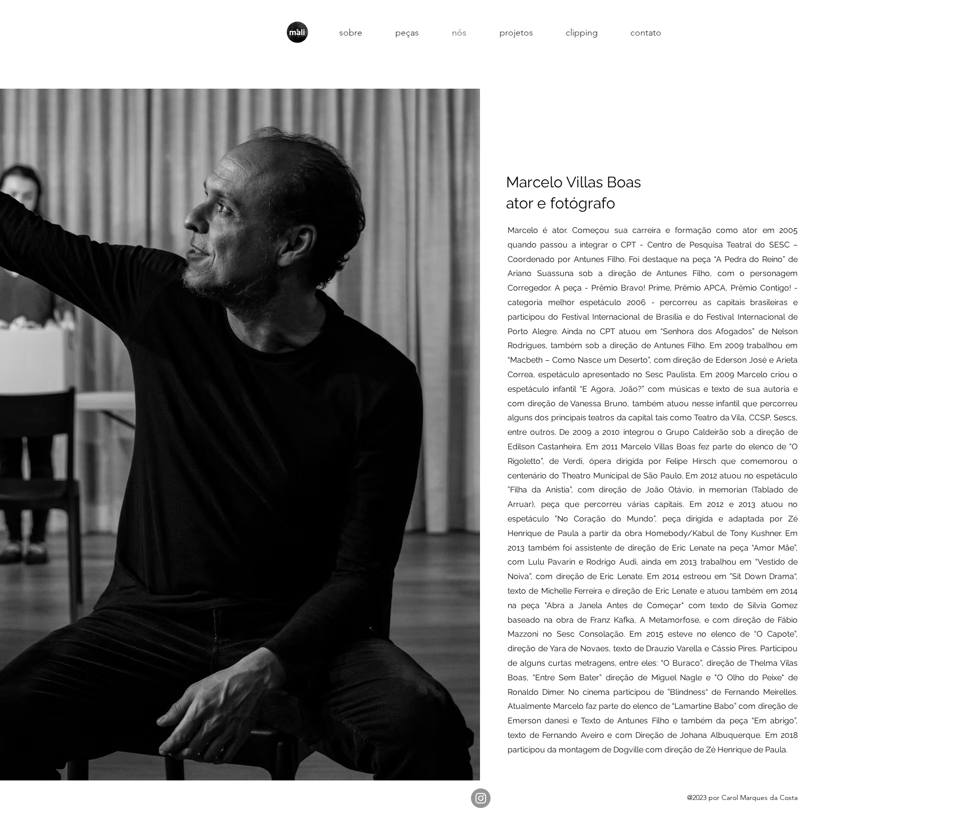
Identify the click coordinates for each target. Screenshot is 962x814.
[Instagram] (481, 798)
